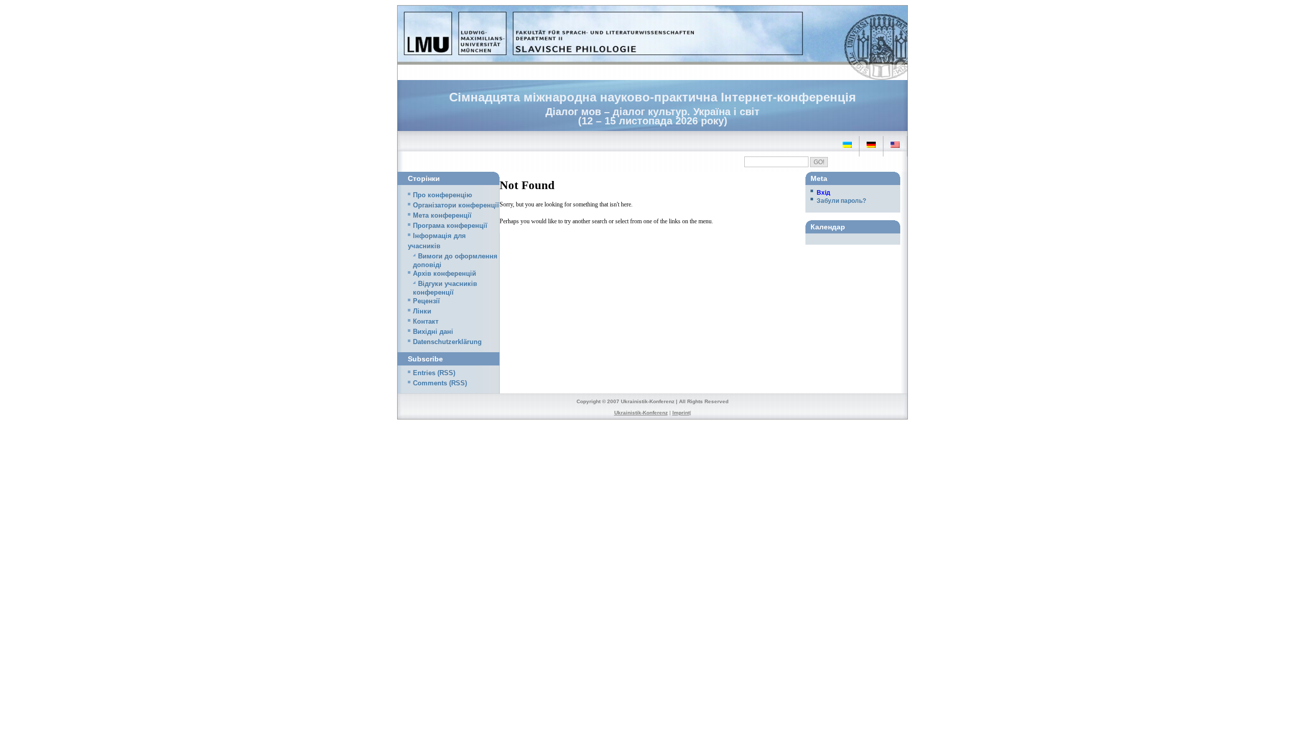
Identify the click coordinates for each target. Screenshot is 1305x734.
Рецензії (426, 301)
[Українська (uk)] (847, 144)
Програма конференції (450, 225)
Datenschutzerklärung (447, 342)
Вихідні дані (433, 331)
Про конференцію (442, 195)
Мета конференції (442, 215)
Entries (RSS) (434, 373)
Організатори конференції (456, 205)
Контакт (425, 321)
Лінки (422, 311)
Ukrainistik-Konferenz (641, 412)
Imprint (681, 412)
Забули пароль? (841, 201)
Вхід (823, 193)
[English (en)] (895, 144)
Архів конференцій (444, 273)
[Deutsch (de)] (871, 144)
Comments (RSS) (440, 383)
